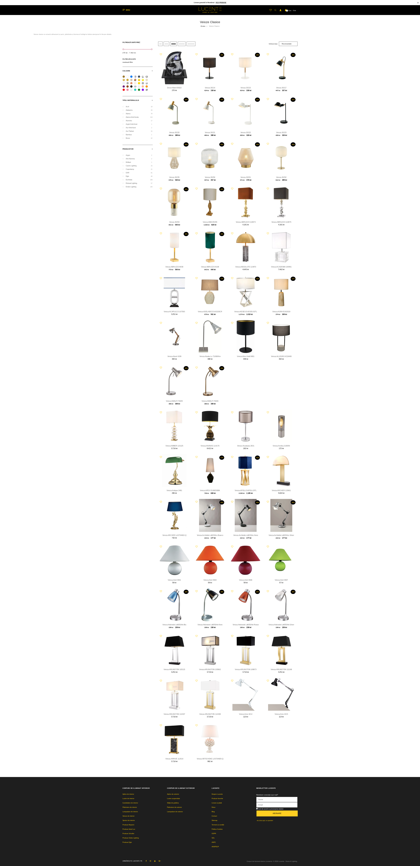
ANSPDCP (215, 846)
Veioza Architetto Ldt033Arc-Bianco (210, 535)
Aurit (124, 80)
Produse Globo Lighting (130, 838)
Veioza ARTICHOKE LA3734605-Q (210, 759)
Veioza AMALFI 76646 (210, 401)
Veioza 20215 (246, 88)
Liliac (124, 86)
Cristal (124, 83)
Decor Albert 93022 (174, 88)
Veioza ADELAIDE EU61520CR (210, 312)
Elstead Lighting (139, 183)
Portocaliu (147, 86)
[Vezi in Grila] (160, 44)
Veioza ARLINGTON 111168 (281, 669)
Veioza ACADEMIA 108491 (281, 267)
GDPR (214, 833)
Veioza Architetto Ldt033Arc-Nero (245, 535)
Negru (132, 86)
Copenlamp (139, 169)
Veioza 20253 (174, 222)
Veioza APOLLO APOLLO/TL (245, 490)
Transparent (132, 90)
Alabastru (139, 110)
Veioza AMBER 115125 (174, 446)
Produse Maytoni (128, 825)
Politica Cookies (217, 829)
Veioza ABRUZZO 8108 (210, 267)
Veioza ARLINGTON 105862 (210, 669)
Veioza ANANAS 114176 (210, 446)
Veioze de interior (128, 816)
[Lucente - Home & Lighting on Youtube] (155, 861)
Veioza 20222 (246, 132)
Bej (132, 80)
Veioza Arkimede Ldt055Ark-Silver (281, 625)
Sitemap (214, 820)
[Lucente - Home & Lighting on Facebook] (146, 861)
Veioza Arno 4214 (245, 714)
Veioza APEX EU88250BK (210, 490)
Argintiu (147, 77)
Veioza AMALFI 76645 (174, 401)
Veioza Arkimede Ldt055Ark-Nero (210, 625)
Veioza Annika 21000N (281, 446)
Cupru (132, 83)
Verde (140, 90)
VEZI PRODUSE (221, 2)
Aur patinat (139, 131)
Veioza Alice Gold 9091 (245, 356)
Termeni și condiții (218, 825)
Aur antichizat (139, 128)
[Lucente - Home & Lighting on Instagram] (150, 861)
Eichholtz (139, 180)
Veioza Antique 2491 (174, 490)
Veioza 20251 (246, 177)
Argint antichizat (139, 124)
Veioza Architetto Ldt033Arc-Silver (281, 535)
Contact (214, 816)
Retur (213, 807)
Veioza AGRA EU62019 (281, 312)
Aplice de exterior (173, 794)
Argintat (143, 77)
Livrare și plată (217, 803)
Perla (140, 86)
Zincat (147, 90)
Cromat (128, 83)
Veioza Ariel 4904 (210, 580)
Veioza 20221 (210, 132)
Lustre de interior (128, 798)
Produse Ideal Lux (128, 829)
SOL (213, 838)
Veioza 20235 (174, 177)
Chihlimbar (140, 80)
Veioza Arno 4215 (281, 714)
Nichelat (136, 86)
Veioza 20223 (281, 132)
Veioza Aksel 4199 (174, 356)
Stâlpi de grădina (173, 803)
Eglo (139, 176)
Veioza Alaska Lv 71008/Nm (210, 356)
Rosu (124, 90)
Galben (140, 83)
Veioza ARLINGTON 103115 (174, 669)
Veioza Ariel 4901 (174, 580)
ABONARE (277, 813)
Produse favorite (217, 798)
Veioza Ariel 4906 (245, 580)
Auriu (128, 80)
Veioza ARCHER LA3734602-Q (174, 535)
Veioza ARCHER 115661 (281, 490)
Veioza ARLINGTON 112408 (210, 714)
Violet (143, 90)
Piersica (143, 86)
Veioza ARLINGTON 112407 (174, 714)
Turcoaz (136, 90)
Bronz (136, 80)
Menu (128, 10)
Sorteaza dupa (273, 44)
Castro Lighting (139, 166)
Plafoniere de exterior (174, 807)
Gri (143, 83)
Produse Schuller (128, 833)
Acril (139, 106)
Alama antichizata (139, 117)
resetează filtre (127, 62)
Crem (147, 80)
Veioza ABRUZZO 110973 (246, 222)
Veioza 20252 (281, 177)
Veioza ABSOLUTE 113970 (245, 267)
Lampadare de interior (130, 811)
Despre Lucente (217, 794)
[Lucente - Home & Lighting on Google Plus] (160, 861)
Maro (128, 86)
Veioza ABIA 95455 (210, 222)
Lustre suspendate (173, 798)
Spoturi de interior (128, 820)
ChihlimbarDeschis (143, 80)
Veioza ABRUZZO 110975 (281, 222)
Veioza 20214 (210, 88)
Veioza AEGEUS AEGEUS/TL (245, 312)
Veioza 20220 (174, 132)
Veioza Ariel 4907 (281, 580)
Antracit (140, 77)
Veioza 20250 (210, 177)
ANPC (214, 842)
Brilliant (139, 162)
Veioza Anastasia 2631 (245, 446)
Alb (128, 77)
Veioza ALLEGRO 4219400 (281, 356)
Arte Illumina (139, 159)
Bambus (139, 135)
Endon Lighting (139, 187)
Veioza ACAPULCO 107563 (174, 312)
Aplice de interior (128, 794)
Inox (147, 83)
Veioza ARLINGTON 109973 (245, 669)
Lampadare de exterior (175, 811)
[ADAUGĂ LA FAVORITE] (161, 54)
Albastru (132, 77)
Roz (128, 90)
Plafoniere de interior (129, 807)
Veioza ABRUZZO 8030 (174, 267)
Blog (213, 811)
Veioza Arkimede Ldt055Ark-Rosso (246, 625)
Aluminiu (136, 77)
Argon (139, 155)
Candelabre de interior (130, 803)
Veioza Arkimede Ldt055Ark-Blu (174, 625)
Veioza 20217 (281, 88)
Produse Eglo (127, 842)
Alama (124, 77)
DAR (139, 173)
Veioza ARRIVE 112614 (174, 759)
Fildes (136, 83)
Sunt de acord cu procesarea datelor (271, 809)
